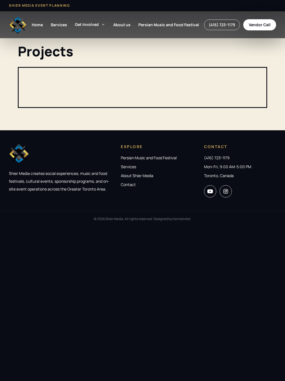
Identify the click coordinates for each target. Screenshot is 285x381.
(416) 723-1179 (222, 24)
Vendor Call (260, 24)
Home (37, 24)
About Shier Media (137, 175)
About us (122, 24)
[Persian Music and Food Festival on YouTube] (210, 191)
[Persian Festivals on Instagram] (226, 191)
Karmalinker (181, 218)
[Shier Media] (18, 25)
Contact (128, 184)
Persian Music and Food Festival (168, 24)
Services (59, 24)
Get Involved (87, 24)
